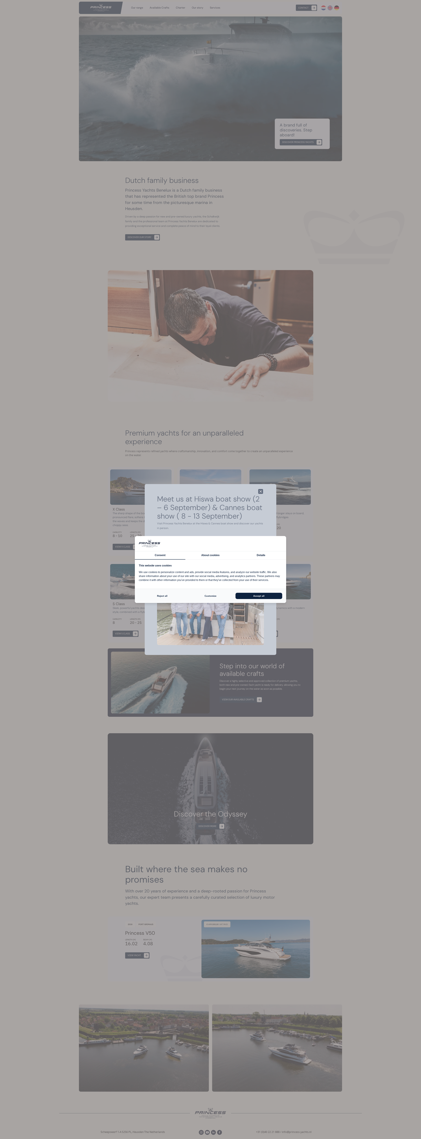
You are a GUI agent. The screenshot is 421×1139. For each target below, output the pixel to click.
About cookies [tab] (210, 555)
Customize (210, 596)
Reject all (162, 596)
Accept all (258, 596)
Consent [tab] (160, 555)
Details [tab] (261, 555)
